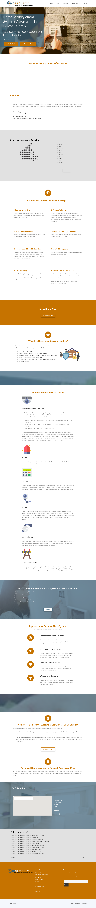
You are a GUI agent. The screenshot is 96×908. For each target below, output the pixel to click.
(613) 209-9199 (61, 814)
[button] (48, 95)
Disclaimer (72, 903)
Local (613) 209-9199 (11, 44)
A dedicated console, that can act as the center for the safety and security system (38, 355)
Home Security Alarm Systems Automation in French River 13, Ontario (27, 835)
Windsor (61, 162)
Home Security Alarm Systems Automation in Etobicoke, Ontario (26, 851)
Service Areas (75, 3)
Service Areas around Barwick (24, 140)
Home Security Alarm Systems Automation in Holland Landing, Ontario (27, 845)
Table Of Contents (16, 95)
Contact (85, 3)
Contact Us (37, 891)
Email (65, 878)
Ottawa (60, 146)
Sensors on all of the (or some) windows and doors (30, 357)
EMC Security (18, 788)
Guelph (60, 158)
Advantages (65, 3)
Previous (13, 857)
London (60, 152)
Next (83, 857)
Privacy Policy (77, 903)
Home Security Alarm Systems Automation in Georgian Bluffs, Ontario (27, 847)
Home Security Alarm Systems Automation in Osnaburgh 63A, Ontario (27, 853)
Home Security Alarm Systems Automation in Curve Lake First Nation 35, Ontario (30, 841)
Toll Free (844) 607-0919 (28, 44)
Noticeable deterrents (24, 361)
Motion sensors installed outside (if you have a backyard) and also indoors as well (37, 359)
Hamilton (61, 148)
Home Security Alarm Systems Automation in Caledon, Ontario (25, 837)
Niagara (60, 160)
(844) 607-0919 (63, 816)
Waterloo (61, 156)
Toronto (60, 144)
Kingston (61, 154)
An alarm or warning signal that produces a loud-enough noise (33, 353)
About (58, 3)
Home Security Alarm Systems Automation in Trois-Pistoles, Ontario (27, 839)
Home (51, 3)
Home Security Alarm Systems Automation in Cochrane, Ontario (26, 843)
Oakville (60, 150)
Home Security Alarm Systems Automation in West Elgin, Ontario (26, 849)
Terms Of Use (84, 903)
